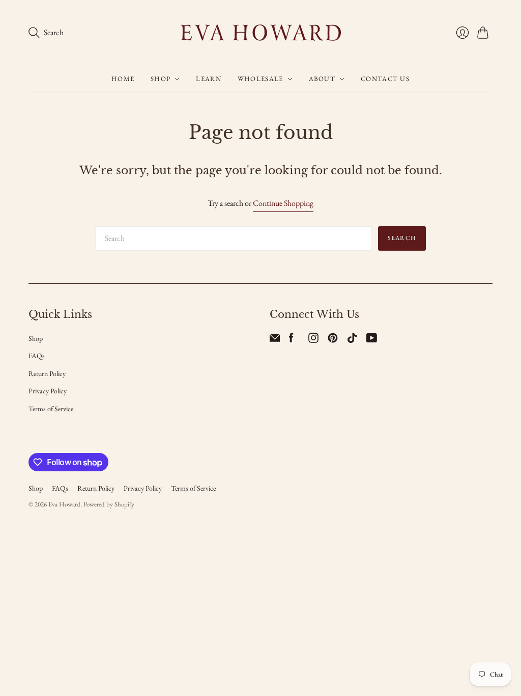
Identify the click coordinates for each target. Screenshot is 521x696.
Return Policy (47, 373)
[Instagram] (313, 340)
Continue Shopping (283, 203)
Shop (160, 78)
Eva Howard (64, 504)
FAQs (36, 355)
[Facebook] (291, 340)
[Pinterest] (333, 340)
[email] (275, 340)
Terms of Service (50, 408)
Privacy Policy (47, 390)
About (322, 78)
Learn (208, 78)
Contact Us (385, 78)
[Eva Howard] (261, 32)
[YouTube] (371, 340)
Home (122, 78)
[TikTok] (352, 340)
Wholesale (260, 78)
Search (402, 238)
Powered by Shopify (108, 504)
